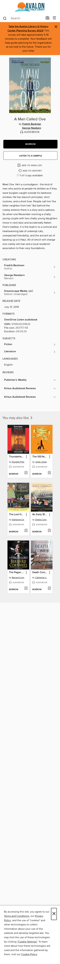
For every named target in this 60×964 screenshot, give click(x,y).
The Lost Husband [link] (16, 514)
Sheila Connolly (42, 519)
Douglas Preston (19, 462)
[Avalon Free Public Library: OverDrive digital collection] (30, 7)
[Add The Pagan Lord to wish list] (26, 588)
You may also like (16, 418)
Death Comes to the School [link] (40, 572)
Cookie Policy (29, 954)
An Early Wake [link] (40, 514)
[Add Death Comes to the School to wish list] (49, 588)
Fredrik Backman (31, 124)
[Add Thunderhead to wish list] (26, 473)
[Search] (4, 18)
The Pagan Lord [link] (16, 572)
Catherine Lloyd (42, 577)
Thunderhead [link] (16, 456)
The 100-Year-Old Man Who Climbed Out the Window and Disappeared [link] (40, 456)
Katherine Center (19, 519)
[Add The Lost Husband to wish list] (26, 531)
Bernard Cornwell (19, 577)
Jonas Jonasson (42, 462)
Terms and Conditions (16, 916)
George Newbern (31, 128)
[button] (30, 144)
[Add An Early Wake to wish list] (49, 531)
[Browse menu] (54, 18)
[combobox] (23, 18)
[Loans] (47, 19)
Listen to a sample (30, 155)
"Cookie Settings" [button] (27, 941)
